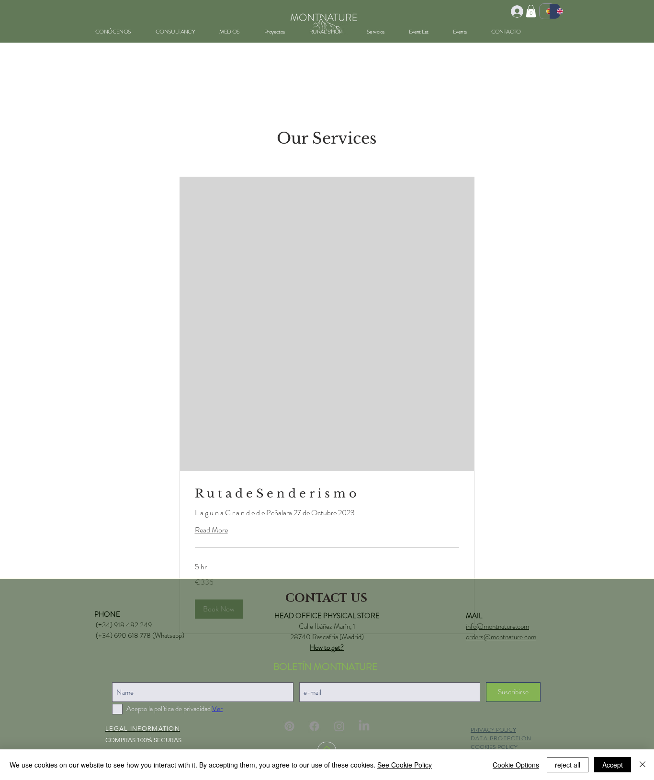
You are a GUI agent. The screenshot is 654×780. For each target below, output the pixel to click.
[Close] (642, 764)
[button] (531, 11)
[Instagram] (339, 726)
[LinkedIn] (364, 726)
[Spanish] (545, 11)
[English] (555, 11)
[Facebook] (314, 726)
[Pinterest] (289, 726)
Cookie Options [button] (516, 764)
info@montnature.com (497, 626)
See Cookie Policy (404, 764)
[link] (327, 493)
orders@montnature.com (501, 637)
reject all (567, 764)
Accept (612, 764)
